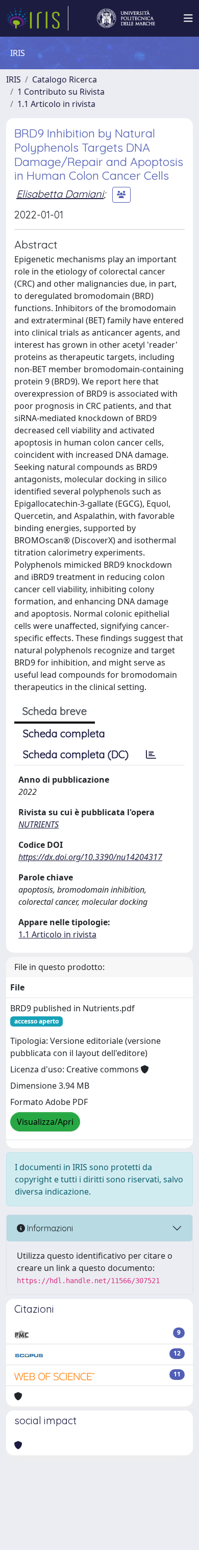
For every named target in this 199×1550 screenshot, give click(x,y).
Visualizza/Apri (45, 1121)
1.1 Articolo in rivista (56, 103)
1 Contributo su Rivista (61, 91)
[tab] (151, 754)
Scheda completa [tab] (64, 733)
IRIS (13, 79)
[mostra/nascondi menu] (188, 18)
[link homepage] (37, 18)
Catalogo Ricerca (64, 79)
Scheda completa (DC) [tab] (76, 754)
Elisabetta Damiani (60, 193)
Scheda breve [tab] (54, 711)
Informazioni (49, 1228)
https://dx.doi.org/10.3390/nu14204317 (90, 857)
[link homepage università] (126, 18)
